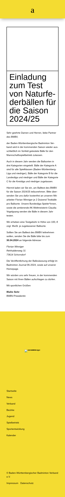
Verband (10, 403)
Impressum (12, 483)
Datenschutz (27, 483)
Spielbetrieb (12, 422)
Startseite (11, 391)
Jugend (10, 416)
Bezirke (10, 410)
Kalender (11, 435)
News (9, 397)
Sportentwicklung (15, 429)
